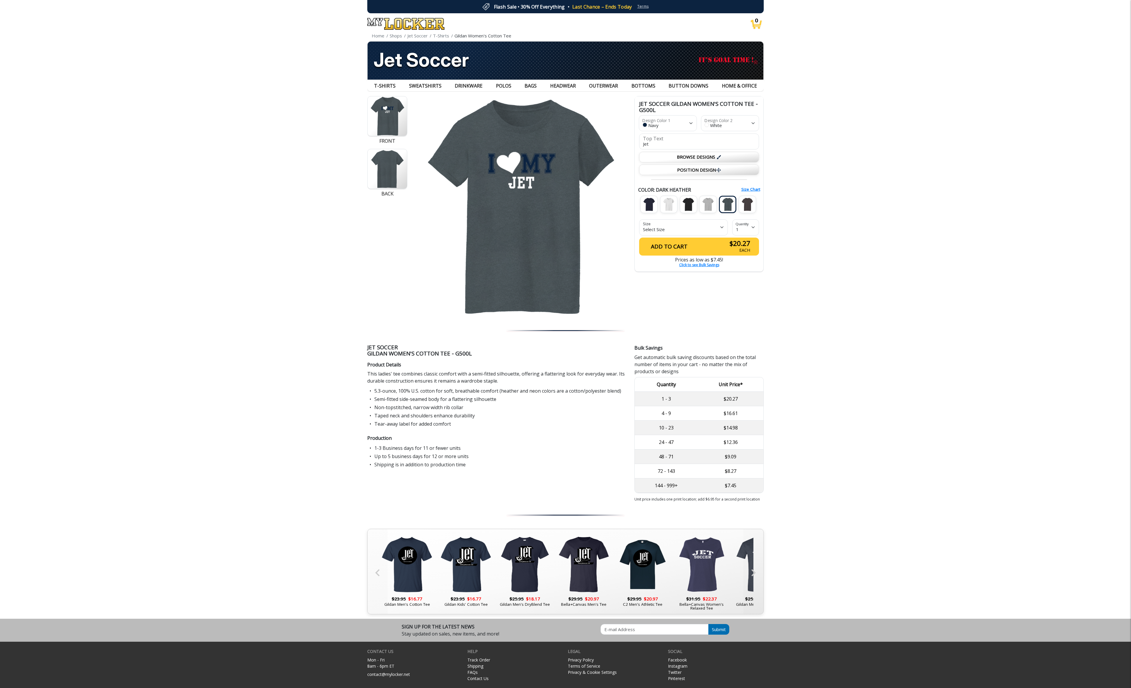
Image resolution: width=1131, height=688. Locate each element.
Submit (719, 629)
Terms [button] (643, 6)
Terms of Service (584, 666)
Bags (531, 86)
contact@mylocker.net (388, 674)
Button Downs (688, 86)
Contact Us (478, 678)
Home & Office (739, 86)
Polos (503, 86)
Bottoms (643, 86)
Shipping (475, 666)
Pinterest (676, 678)
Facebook (677, 660)
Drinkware (468, 86)
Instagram (677, 666)
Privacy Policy (581, 660)
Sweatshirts (425, 86)
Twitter (675, 672)
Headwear (563, 86)
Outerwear (603, 86)
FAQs (472, 672)
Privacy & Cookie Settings (592, 672)
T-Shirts (385, 86)
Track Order (478, 660)
